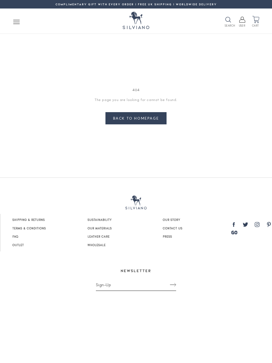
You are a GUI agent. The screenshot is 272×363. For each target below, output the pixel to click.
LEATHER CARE (99, 236)
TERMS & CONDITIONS (29, 228)
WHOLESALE (97, 245)
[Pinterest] (268, 225)
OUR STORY (171, 220)
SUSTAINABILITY (100, 220)
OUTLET (18, 245)
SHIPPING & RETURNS (28, 220)
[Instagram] (257, 225)
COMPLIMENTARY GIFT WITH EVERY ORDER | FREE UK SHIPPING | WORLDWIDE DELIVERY (136, 4)
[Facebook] (233, 225)
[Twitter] (245, 225)
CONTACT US (172, 228)
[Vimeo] (234, 232)
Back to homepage (136, 118)
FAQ (15, 236)
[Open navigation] (16, 21)
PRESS (167, 236)
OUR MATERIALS (100, 228)
